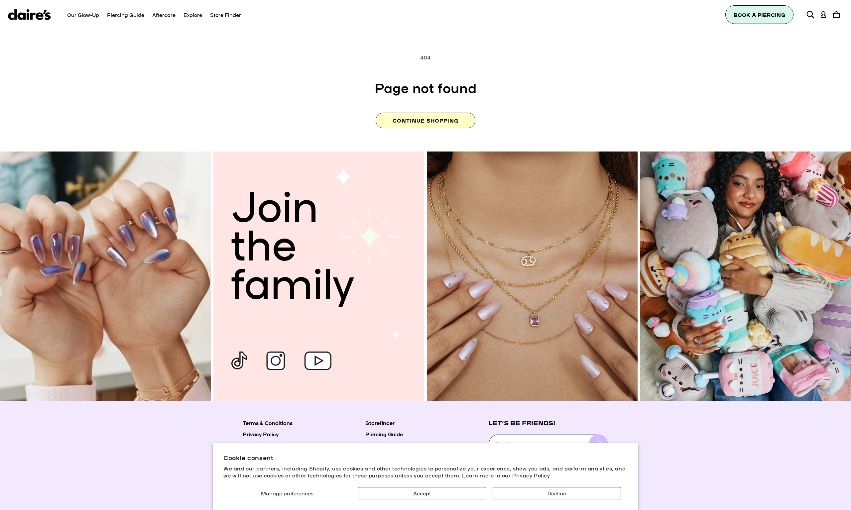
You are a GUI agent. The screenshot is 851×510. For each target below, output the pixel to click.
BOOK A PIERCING (760, 14)
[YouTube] (318, 361)
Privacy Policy (531, 475)
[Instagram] (275, 361)
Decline (556, 493)
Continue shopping (425, 120)
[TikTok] (239, 361)
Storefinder (380, 422)
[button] (810, 15)
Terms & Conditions (268, 422)
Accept (422, 493)
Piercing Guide (384, 434)
